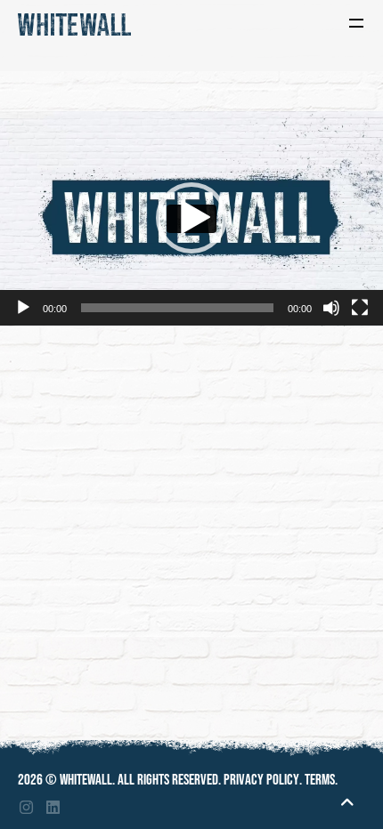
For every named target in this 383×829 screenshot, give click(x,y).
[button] (191, 218)
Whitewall (86, 780)
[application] (191, 218)
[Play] (23, 308)
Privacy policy (261, 780)
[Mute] (331, 308)
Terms (320, 780)
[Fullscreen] (360, 308)
